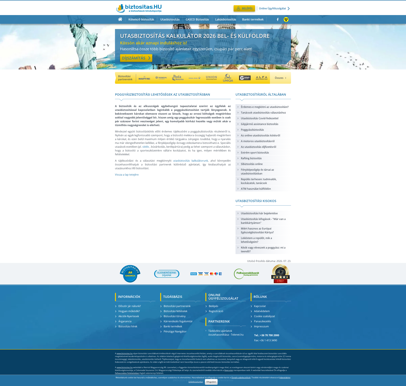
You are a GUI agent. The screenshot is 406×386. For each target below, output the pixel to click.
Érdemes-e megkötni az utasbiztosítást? (265, 107)
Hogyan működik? (129, 311)
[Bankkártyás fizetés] (206, 274)
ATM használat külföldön (256, 188)
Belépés (213, 306)
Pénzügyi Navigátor (175, 331)
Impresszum (261, 326)
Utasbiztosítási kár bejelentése (259, 213)
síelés (145, 146)
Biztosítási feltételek (175, 311)
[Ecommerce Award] (280, 274)
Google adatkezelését (241, 377)
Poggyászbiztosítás (252, 129)
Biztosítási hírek (127, 326)
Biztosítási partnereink (177, 306)
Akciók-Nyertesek (128, 316)
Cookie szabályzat (264, 316)
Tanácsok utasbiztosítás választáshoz (263, 112)
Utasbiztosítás (170, 19)
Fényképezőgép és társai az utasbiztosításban (257, 171)
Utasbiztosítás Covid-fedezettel (259, 118)
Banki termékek (253, 19)
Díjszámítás (133, 58)
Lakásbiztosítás (225, 19)
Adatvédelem (262, 311)
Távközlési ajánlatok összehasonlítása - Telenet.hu (226, 332)
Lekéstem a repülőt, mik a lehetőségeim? (256, 240)
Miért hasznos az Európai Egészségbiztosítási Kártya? (257, 230)
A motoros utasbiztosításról (258, 141)
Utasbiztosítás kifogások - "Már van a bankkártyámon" (263, 221)
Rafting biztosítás (251, 158)
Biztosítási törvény (175, 316)
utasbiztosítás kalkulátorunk (190, 160)
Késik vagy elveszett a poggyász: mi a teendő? (263, 249)
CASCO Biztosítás (197, 19)
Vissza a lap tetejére (127, 174)
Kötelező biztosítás (141, 19)
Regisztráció (216, 311)
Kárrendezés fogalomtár (178, 321)
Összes (279, 78)
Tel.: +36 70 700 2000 (266, 335)
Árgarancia (124, 321)
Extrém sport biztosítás (255, 152)
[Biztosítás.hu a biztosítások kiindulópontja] (138, 8)
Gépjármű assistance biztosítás (259, 124)
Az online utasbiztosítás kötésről (260, 135)
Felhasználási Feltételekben (127, 373)
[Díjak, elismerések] (166, 274)
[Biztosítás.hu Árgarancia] (130, 274)
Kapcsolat (260, 306)
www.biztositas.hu (125, 353)
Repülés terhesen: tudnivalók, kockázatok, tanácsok (259, 181)
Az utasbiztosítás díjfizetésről (258, 147)
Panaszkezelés (262, 321)
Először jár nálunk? (129, 306)
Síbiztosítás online (252, 164)
